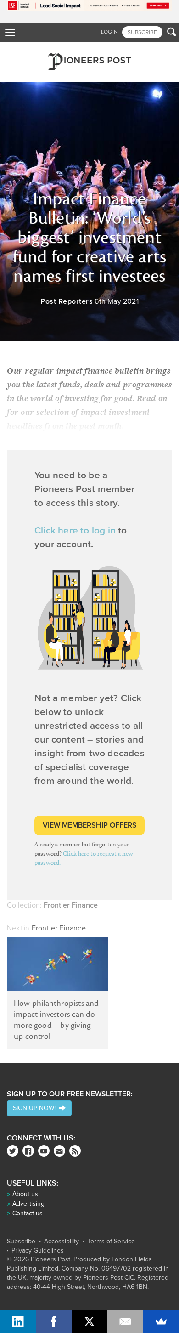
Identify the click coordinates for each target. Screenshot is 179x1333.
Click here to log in (75, 530)
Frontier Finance (59, 928)
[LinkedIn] (18, 1321)
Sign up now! (36, 1108)
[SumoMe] (161, 1321)
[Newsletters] (59, 1151)
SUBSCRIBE (142, 32)
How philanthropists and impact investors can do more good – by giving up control (56, 1020)
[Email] (125, 1321)
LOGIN (109, 31)
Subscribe (21, 1241)
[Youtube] (44, 1151)
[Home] (89, 62)
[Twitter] (12, 1151)
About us (25, 1194)
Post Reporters (66, 301)
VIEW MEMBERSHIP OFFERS (90, 825)
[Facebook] (28, 1151)
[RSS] (75, 1151)
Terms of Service (111, 1241)
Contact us (27, 1213)
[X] (89, 1321)
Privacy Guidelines (37, 1251)
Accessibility (61, 1241)
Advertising (28, 1204)
